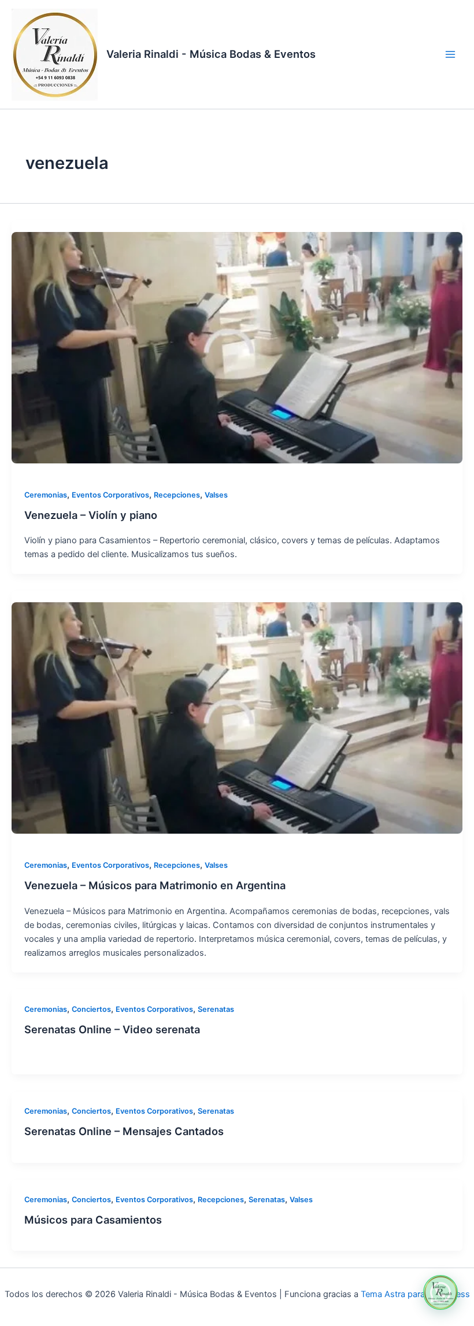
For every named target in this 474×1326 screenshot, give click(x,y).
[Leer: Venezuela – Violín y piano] (237, 347)
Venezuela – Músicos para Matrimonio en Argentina (155, 885)
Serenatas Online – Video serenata (112, 1029)
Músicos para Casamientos (93, 1219)
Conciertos (91, 1009)
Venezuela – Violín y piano (90, 515)
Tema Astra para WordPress (415, 1294)
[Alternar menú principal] (450, 54)
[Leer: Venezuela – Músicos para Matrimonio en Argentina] (237, 718)
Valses (216, 495)
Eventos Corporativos (110, 495)
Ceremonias (45, 495)
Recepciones (177, 495)
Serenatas (216, 1009)
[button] (440, 1292)
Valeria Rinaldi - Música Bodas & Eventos (211, 53)
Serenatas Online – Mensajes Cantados (124, 1131)
